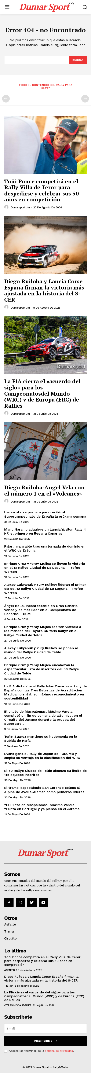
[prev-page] (6, 99)
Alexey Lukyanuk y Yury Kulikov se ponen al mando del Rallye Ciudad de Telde (41, 650)
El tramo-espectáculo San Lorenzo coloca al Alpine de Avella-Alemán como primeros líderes (44, 790)
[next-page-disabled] (85, 99)
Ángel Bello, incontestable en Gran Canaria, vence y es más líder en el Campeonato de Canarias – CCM (41, 610)
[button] (84, 7)
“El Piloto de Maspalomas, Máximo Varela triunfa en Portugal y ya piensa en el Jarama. (42, 807)
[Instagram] (20, 902)
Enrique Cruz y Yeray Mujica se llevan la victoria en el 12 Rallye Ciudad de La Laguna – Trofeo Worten (44, 568)
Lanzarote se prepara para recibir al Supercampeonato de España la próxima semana (45, 514)
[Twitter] (31, 902)
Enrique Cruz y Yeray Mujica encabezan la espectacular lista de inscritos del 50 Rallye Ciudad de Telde (41, 669)
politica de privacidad (59, 1050)
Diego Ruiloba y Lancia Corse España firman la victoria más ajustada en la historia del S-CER (44, 290)
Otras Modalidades (17, 1005)
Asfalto (10, 924)
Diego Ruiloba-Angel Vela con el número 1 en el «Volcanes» (44, 490)
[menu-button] (7, 7)
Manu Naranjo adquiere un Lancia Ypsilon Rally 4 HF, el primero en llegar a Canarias (45, 531)
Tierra (9, 931)
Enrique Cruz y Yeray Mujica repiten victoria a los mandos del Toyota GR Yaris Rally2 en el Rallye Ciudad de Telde (42, 631)
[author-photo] (7, 207)
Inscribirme (43, 1040)
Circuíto (10, 938)
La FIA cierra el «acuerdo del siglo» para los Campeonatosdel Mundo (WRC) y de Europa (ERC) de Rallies (42, 393)
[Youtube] (43, 902)
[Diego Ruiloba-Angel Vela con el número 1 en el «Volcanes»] (45, 451)
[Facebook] (9, 902)
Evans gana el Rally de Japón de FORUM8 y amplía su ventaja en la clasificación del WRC (42, 756)
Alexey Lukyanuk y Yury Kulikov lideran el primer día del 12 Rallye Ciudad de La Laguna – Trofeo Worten (45, 589)
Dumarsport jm (20, 207)
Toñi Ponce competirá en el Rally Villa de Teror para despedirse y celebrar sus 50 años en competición (41, 190)
